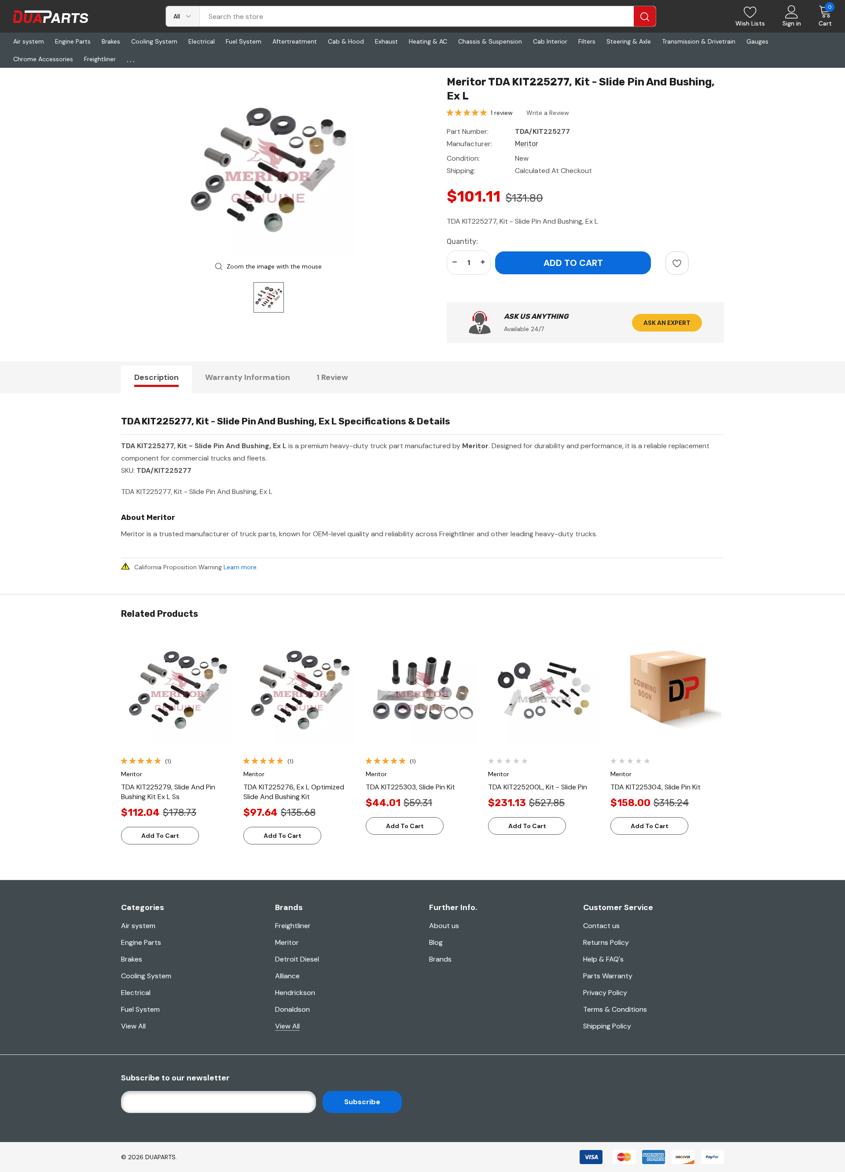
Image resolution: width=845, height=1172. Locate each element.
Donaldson (292, 1009)
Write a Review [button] (547, 113)
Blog (436, 942)
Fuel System (140, 1009)
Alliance (287, 975)
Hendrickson (295, 992)
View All (133, 1026)
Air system (138, 925)
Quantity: (462, 241)
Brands (440, 959)
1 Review (332, 377)
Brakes (131, 959)
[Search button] (645, 16)
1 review (502, 113)
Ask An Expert (667, 323)
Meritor (287, 942)
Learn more (240, 567)
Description (156, 377)
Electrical (136, 992)
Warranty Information (247, 377)
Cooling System (146, 975)
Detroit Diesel (297, 959)
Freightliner (293, 925)
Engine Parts (141, 942)
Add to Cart (160, 836)
